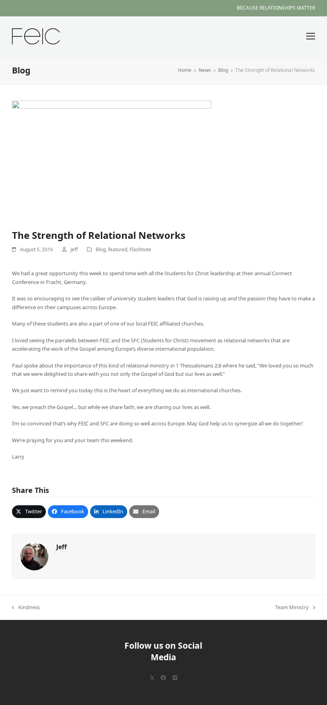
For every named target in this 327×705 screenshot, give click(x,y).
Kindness (26, 608)
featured (117, 249)
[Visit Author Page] (34, 555)
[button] (310, 36)
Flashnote (140, 249)
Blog (101, 249)
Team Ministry (292, 608)
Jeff (74, 249)
